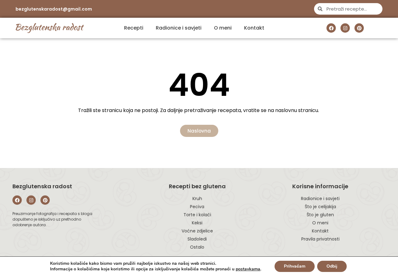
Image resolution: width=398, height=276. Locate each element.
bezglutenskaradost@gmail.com (54, 9)
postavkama (248, 269)
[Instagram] (345, 28)
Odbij (331, 266)
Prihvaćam (294, 266)
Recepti (133, 27)
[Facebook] (331, 28)
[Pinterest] (359, 28)
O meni (223, 27)
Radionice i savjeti (178, 27)
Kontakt (254, 27)
